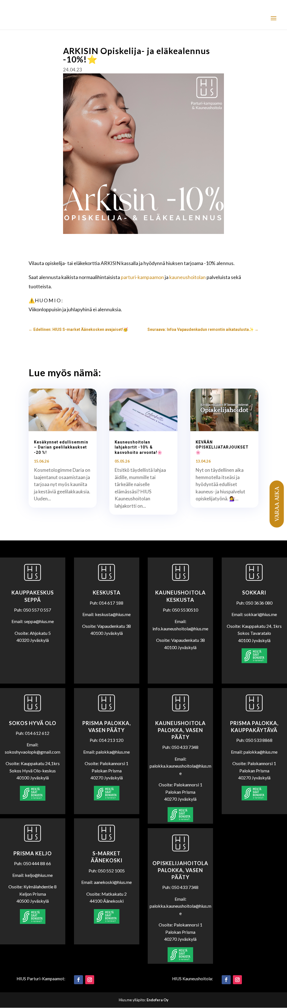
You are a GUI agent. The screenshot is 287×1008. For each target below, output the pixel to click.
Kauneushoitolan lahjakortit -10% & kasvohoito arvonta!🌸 (138, 447)
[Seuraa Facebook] (78, 979)
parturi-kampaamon (142, 277)
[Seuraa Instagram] (89, 979)
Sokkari (254, 592)
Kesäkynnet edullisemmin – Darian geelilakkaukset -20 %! (61, 447)
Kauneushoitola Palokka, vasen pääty (180, 730)
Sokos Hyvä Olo (32, 723)
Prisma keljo (32, 853)
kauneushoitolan (187, 277)
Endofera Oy (157, 1000)
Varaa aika (276, 504)
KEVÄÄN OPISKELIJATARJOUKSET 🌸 (222, 447)
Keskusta (107, 592)
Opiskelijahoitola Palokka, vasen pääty (180, 870)
